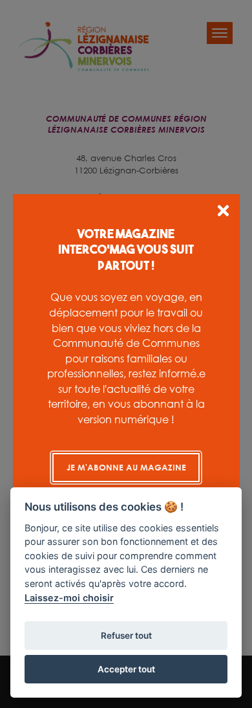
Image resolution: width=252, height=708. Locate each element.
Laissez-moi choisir (69, 597)
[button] (223, 213)
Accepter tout (126, 669)
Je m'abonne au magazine (126, 467)
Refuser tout (126, 635)
